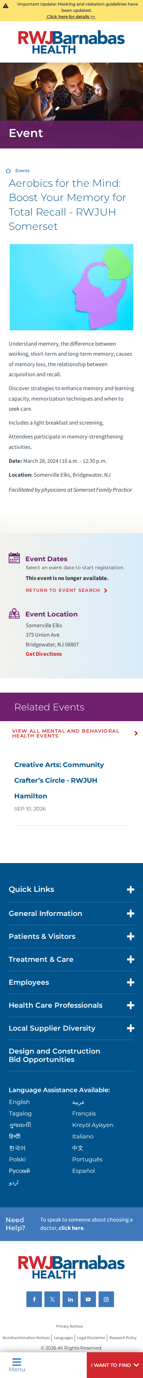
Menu (17, 1369)
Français (84, 1113)
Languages (63, 1338)
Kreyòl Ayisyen (92, 1124)
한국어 (17, 1147)
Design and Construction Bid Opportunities (54, 1055)
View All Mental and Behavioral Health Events (65, 733)
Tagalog (20, 1113)
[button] (115, 1365)
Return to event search (63, 590)
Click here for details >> (71, 16)
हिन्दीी (14, 1136)
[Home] (71, 42)
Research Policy (123, 1338)
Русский (19, 1170)
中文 (77, 1147)
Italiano (82, 1136)
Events (22, 170)
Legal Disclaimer (91, 1338)
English (19, 1101)
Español (83, 1170)
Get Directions (44, 654)
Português (87, 1159)
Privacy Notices (69, 1327)
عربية (78, 1101)
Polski (17, 1159)
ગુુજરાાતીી (20, 1124)
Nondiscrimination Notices (26, 1338)
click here (71, 1228)
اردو (13, 1182)
